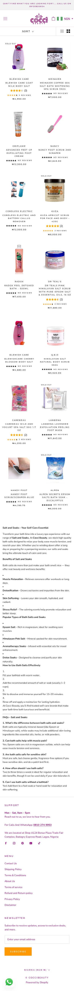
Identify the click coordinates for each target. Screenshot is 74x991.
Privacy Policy (12, 899)
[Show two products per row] (68, 31)
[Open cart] (53, 18)
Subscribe (18, 951)
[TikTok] (39, 843)
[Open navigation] (5, 18)
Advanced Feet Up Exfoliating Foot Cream (19, 153)
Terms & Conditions (15, 875)
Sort (26, 31)
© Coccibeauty (37, 977)
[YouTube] (31, 843)
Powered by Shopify (37, 982)
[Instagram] (14, 843)
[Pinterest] (22, 843)
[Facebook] (6, 843)
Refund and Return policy (19, 893)
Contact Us (11, 863)
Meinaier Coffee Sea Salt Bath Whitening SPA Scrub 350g (55, 86)
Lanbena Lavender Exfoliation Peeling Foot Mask (55, 427)
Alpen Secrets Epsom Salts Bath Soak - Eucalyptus (54, 497)
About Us (10, 881)
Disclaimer (10, 905)
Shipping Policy (13, 869)
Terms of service (13, 887)
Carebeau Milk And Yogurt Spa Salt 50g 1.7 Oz (19, 427)
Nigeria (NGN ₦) (35, 970)
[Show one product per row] (62, 31)
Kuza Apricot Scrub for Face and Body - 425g (55, 218)
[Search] (46, 18)
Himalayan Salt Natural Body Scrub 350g (55, 362)
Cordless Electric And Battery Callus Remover (19, 218)
